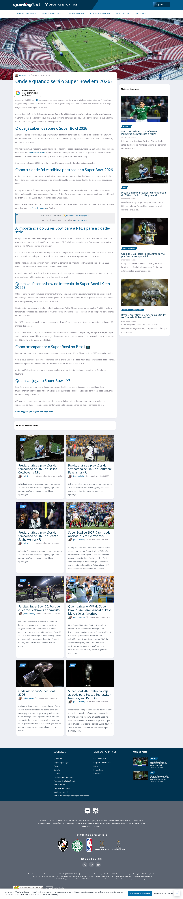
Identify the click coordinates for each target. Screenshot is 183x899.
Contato (57, 770)
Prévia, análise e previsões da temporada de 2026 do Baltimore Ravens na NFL (90, 468)
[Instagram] (91, 864)
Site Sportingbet (100, 758)
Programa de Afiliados (102, 762)
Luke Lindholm (28, 476)
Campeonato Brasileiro (26, 14)
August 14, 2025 (81, 220)
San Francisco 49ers (36, 152)
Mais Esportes (140, 14)
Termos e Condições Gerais (65, 781)
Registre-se (161, 4)
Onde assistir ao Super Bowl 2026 (36, 692)
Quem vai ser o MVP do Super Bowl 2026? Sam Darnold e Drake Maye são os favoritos (89, 609)
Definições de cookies (163, 893)
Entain (96, 766)
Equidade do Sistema (62, 788)
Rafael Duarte (24, 75)
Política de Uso (59, 784)
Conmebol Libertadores (52, 14)
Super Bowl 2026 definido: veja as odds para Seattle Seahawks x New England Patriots (89, 694)
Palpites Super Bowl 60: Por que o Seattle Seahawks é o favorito (39, 608)
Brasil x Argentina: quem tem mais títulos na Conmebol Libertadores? (143, 316)
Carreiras (97, 773)
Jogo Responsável (61, 792)
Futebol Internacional (100, 14)
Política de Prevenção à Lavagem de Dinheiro (71, 795)
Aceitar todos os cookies (140, 893)
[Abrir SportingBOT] (177, 893)
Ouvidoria (58, 773)
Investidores (98, 770)
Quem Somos (59, 758)
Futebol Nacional (76, 14)
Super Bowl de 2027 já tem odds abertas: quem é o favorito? (89, 534)
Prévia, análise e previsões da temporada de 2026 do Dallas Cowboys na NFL (37, 468)
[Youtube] (98, 864)
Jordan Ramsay (79, 540)
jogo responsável (50, 823)
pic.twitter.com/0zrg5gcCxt (77, 215)
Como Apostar (122, 14)
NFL (36, 100)
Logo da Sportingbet (62, 762)
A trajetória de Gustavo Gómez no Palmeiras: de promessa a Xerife (139, 132)
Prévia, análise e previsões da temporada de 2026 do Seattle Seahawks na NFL (38, 535)
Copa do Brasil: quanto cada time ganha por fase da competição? (143, 255)
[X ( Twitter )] (84, 864)
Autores (57, 766)
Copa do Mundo (39, 208)
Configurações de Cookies (64, 777)
